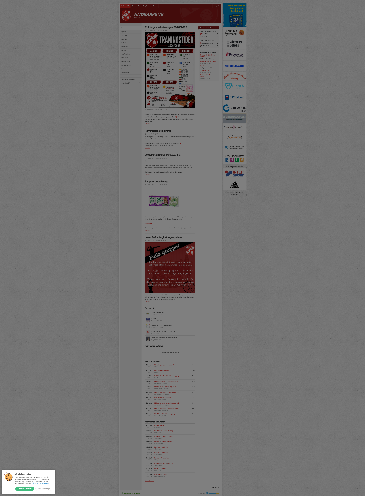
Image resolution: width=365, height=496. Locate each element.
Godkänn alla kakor (24, 489)
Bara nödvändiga (44, 489)
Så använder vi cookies (40, 483)
